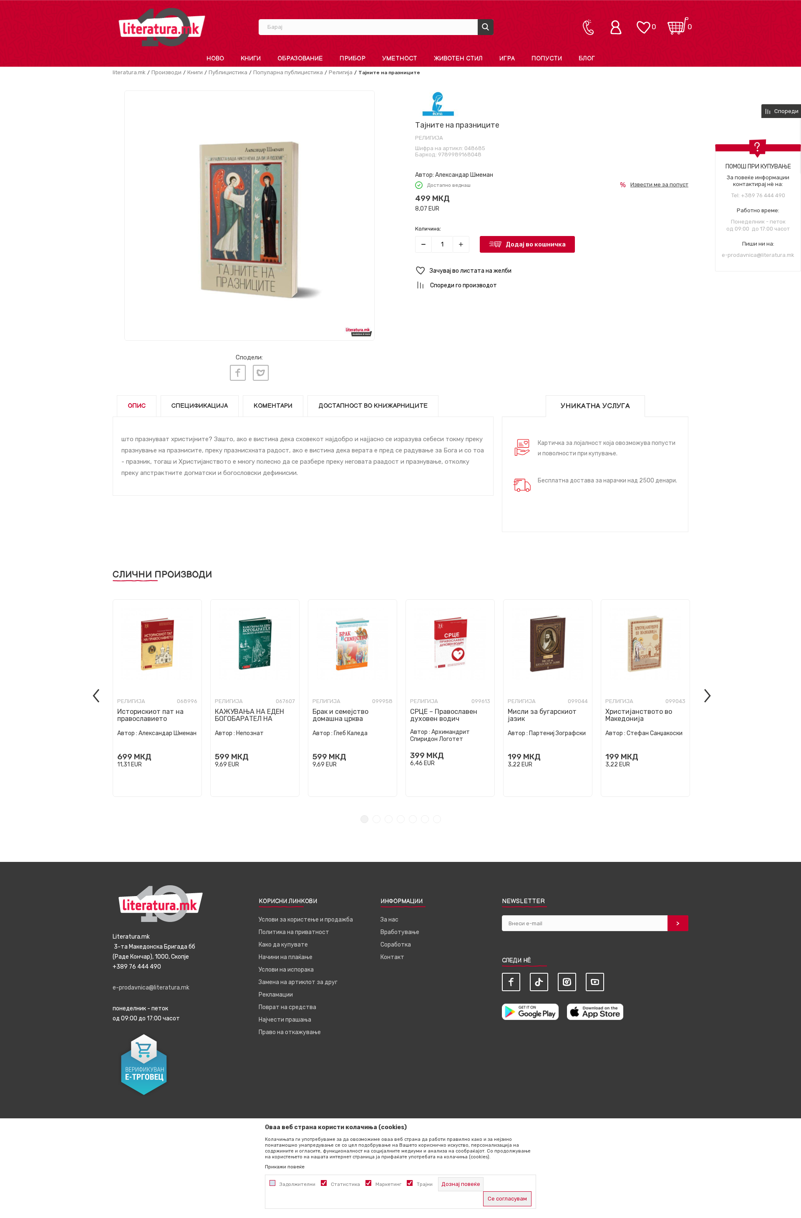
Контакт (392, 957)
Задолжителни (297, 1184)
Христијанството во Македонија (638, 715)
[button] (551, 270)
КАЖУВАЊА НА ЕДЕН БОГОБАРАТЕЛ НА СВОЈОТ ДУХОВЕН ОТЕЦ (254, 718)
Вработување (399, 932)
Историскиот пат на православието (150, 715)
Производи (166, 72)
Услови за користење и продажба (306, 919)
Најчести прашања (285, 1019)
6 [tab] (425, 819)
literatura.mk (129, 72)
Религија (341, 72)
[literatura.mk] (162, 26)
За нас (389, 919)
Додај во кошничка (536, 244)
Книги (195, 72)
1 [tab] (364, 819)
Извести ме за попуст (659, 184)
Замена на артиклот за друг (298, 982)
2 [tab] (376, 819)
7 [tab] (437, 819)
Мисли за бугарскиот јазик (542, 715)
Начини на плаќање (285, 957)
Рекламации (276, 994)
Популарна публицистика (288, 72)
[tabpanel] (157, 698)
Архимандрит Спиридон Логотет (440, 735)
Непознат (250, 733)
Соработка (395, 944)
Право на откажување (290, 1032)
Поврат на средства (287, 1007)
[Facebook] (238, 373)
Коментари (273, 406)
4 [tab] (401, 819)
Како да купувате (283, 944)
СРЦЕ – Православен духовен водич (443, 715)
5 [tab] (413, 819)
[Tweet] (261, 373)
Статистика (345, 1184)
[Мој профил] (618, 27)
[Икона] (438, 103)
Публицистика (228, 72)
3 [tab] (389, 819)
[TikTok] (539, 982)
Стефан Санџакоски (655, 733)
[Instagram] (567, 982)
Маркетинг (388, 1184)
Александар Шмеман (464, 174)
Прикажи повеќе (285, 1166)
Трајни (425, 1184)
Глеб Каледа (351, 733)
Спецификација (199, 406)
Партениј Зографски (557, 733)
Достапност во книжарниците (373, 406)
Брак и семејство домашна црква (340, 715)
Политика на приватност (294, 932)
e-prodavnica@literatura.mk (758, 255)
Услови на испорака (286, 969)
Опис (137, 406)
